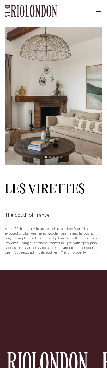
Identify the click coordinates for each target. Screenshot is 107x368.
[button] (98, 12)
